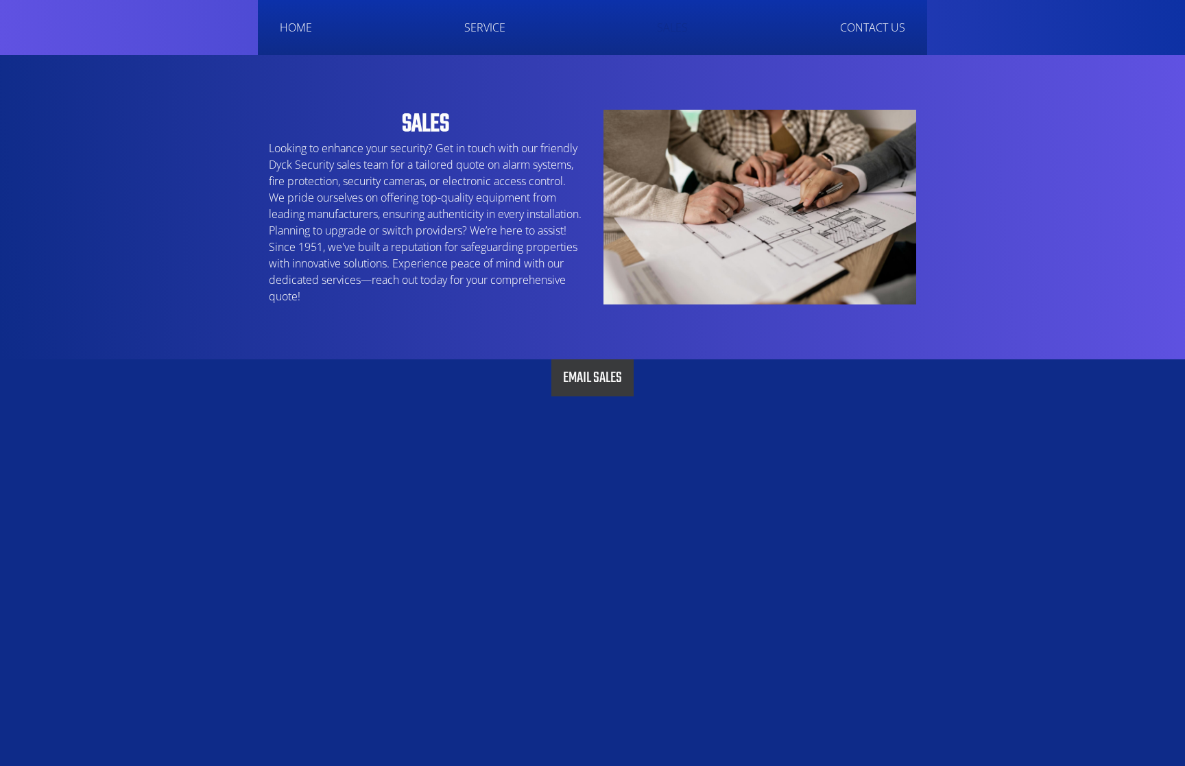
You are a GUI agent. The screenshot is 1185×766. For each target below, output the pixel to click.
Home (296, 27)
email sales (592, 378)
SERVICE (484, 27)
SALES (672, 27)
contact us (872, 27)
